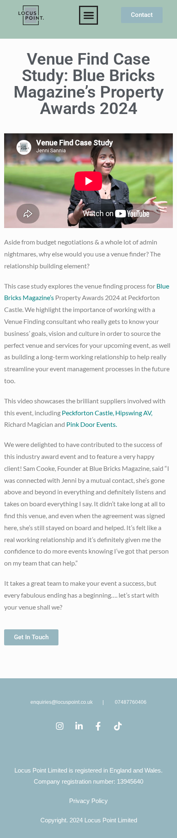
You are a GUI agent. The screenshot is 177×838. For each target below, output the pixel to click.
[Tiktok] (117, 726)
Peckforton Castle (87, 413)
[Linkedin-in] (79, 726)
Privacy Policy (88, 800)
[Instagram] (59, 726)
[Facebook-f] (98, 726)
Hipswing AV (133, 413)
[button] (88, 15)
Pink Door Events (91, 424)
